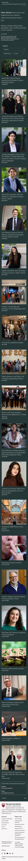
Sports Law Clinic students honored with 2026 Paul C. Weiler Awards (14, 414)
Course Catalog (5, 820)
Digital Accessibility (19, 843)
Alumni (3, 826)
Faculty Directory (5, 822)
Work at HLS (4, 828)
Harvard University (6, 845)
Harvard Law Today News (7, 818)
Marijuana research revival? (11, 563)
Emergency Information (20, 830)
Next (25, 798)
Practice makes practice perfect (13, 669)
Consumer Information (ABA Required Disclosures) (19, 834)
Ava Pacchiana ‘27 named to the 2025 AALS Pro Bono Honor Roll (13, 774)
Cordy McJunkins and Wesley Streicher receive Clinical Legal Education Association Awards (13, 118)
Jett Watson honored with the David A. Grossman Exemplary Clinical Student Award (13, 235)
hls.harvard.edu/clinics (7, 788)
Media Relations (18, 826)
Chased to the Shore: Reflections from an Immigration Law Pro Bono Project (13, 491)
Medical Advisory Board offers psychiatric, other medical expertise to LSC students (13, 28)
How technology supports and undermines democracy (12, 703)
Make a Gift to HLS (19, 828)
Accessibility (17, 842)
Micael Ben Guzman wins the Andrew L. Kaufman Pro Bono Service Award (12, 197)
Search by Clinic (7, 53)
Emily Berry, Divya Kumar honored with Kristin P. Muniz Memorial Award (12, 80)
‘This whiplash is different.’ (11, 738)
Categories (6, 49)
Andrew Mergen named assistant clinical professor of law (13, 598)
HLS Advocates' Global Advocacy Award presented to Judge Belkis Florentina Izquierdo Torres (13, 453)
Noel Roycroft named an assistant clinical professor (14, 634)
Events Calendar (18, 818)
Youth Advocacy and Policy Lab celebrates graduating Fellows (13, 378)
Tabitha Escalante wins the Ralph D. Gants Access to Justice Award (14, 272)
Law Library (4, 824)
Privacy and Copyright (19, 847)
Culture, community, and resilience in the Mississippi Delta (14, 308)
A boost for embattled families (12, 343)
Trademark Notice (18, 845)
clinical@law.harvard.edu (8, 793)
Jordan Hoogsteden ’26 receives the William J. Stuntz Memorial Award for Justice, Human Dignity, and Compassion (14, 157)
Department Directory (19, 824)
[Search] (23, 53)
